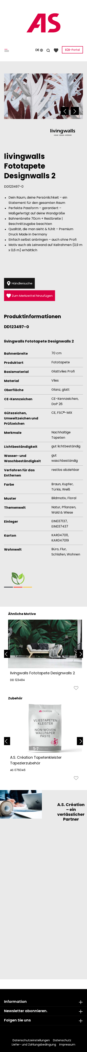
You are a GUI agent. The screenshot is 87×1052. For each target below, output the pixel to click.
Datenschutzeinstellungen (31, 1040)
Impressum (67, 1044)
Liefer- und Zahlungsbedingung (34, 1044)
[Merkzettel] (56, 50)
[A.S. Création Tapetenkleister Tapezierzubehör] (45, 728)
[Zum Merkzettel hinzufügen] (76, 689)
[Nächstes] (75, 111)
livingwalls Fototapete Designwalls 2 (42, 672)
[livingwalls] (62, 132)
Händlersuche (21, 283)
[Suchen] (48, 49)
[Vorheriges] (65, 111)
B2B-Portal (72, 50)
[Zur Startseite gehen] (43, 23)
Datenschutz (62, 1040)
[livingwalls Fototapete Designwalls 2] (45, 644)
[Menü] (7, 50)
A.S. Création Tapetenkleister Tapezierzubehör (36, 760)
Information (15, 1001)
